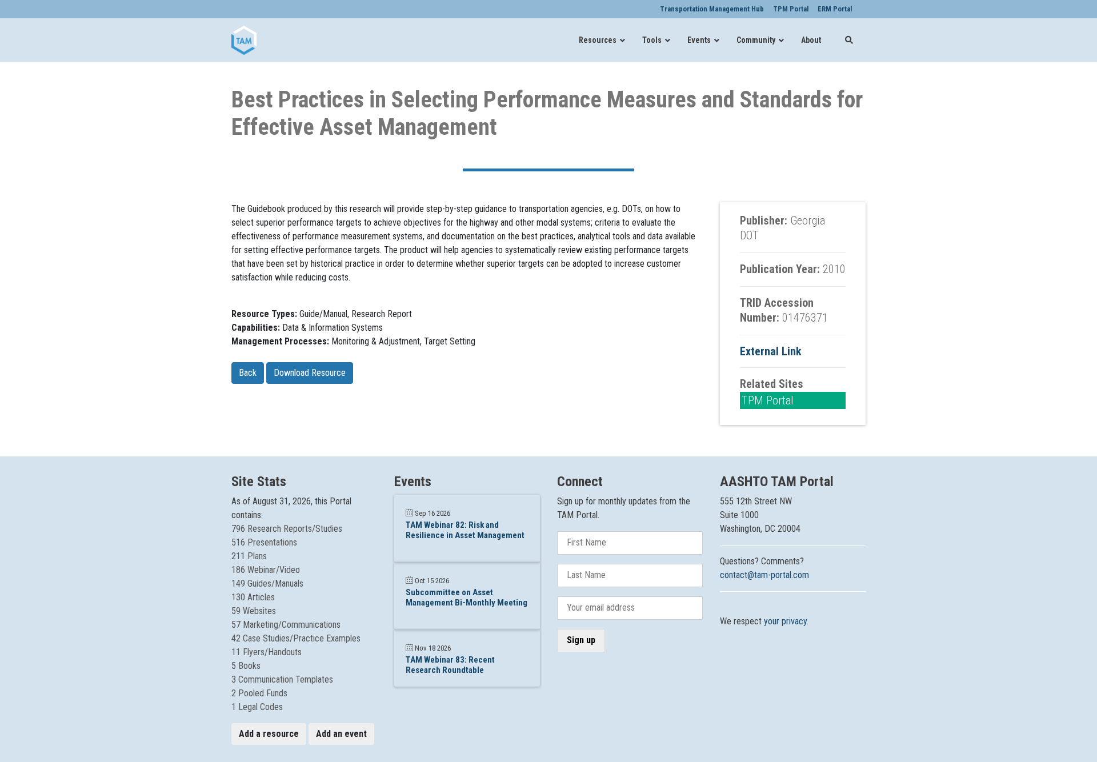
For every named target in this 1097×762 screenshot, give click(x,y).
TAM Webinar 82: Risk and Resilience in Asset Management (465, 530)
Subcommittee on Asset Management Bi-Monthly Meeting (466, 597)
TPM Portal (768, 400)
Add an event (341, 733)
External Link (771, 351)
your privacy (785, 621)
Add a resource (269, 733)
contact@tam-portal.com (764, 575)
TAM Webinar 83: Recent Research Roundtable (450, 665)
